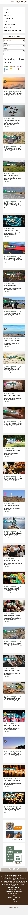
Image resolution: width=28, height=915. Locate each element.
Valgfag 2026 (8, 15)
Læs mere (7, 98)
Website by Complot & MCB (14, 907)
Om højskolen (8, 18)
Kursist (6, 21)
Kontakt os (7, 27)
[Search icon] (23, 40)
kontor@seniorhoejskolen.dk (14, 897)
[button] (14, 831)
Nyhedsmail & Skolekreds (12, 30)
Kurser (6, 12)
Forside (6, 9)
